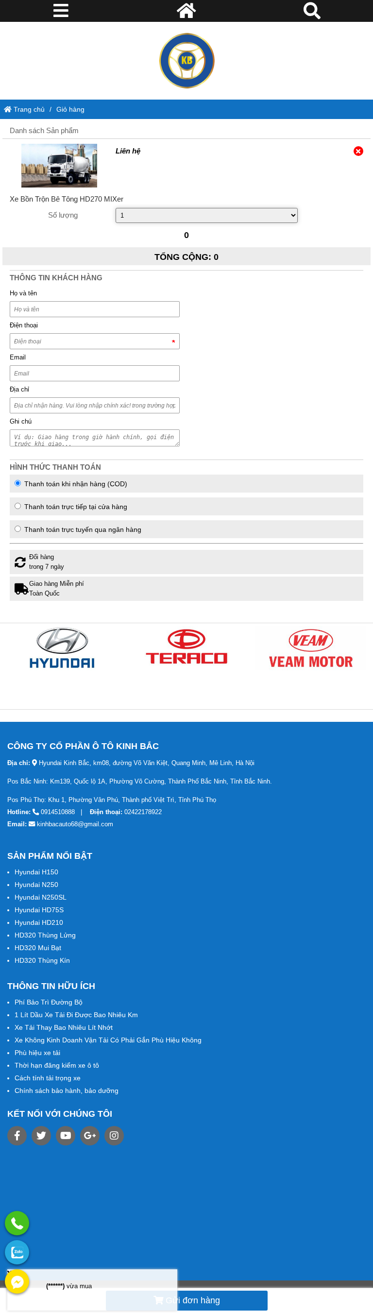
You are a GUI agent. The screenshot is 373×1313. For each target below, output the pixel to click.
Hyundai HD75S (39, 910)
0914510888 (58, 812)
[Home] (186, 61)
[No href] (62, 648)
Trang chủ (28, 109)
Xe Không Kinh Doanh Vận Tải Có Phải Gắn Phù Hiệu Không (108, 1040)
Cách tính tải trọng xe (48, 1078)
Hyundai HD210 (39, 922)
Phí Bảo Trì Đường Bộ (49, 1002)
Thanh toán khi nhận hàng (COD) (74, 484)
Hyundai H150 (36, 872)
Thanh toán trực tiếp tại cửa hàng (74, 507)
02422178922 (143, 812)
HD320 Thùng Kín (42, 960)
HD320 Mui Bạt (38, 948)
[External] (59, 166)
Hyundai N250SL (41, 897)
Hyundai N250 (36, 884)
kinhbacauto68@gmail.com (75, 824)
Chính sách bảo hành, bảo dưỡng (67, 1090)
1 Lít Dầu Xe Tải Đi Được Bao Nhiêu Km (76, 1015)
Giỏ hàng (70, 109)
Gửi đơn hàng (191, 1300)
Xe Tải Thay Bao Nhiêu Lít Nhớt (64, 1027)
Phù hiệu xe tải (37, 1053)
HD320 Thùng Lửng (45, 935)
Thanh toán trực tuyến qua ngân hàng (81, 529)
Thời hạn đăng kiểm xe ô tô (57, 1065)
